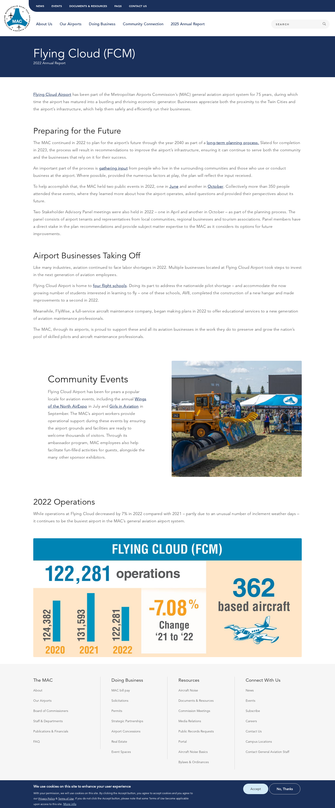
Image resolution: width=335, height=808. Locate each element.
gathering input (113, 168)
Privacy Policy (46, 798)
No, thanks (285, 789)
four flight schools (109, 285)
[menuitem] (44, 24)
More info (69, 804)
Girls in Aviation (124, 406)
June (173, 186)
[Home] (17, 18)
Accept (255, 789)
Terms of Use (66, 798)
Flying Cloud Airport (52, 94)
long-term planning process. (233, 142)
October (215, 186)
